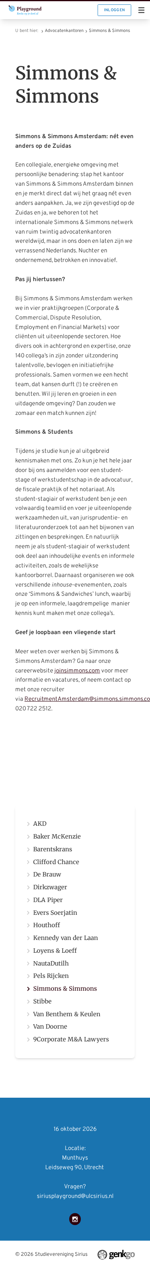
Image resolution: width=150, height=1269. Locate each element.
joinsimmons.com (77, 671)
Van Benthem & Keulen (66, 1014)
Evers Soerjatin (55, 913)
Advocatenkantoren (64, 31)
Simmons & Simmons (109, 31)
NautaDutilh (51, 963)
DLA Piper (48, 900)
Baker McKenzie (57, 836)
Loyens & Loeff (55, 951)
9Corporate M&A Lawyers (71, 1039)
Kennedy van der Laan (65, 938)
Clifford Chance (56, 862)
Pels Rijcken (51, 976)
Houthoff (46, 925)
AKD (39, 824)
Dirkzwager (50, 887)
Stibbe (42, 1001)
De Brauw (47, 874)
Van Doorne (50, 1026)
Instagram (75, 1219)
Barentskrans (52, 849)
